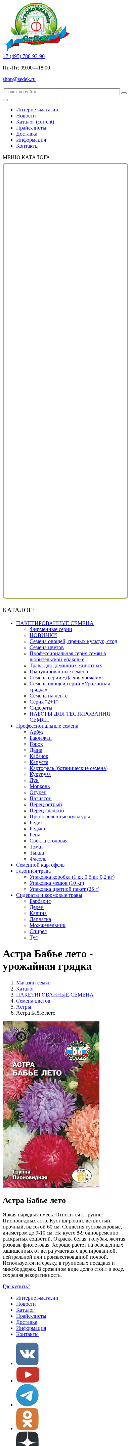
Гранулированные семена (59, 671)
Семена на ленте (49, 695)
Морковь (40, 786)
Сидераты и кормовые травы (49, 895)
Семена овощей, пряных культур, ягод (73, 641)
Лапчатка (40, 919)
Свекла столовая (49, 841)
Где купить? (16, 1286)
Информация (31, 140)
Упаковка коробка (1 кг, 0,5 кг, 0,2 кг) (72, 877)
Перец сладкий (47, 810)
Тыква (37, 853)
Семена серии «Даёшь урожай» (65, 677)
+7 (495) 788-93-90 (24, 56)
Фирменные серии (51, 629)
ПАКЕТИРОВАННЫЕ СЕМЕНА (55, 623)
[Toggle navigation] (5, 100)
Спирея (38, 931)
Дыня (36, 750)
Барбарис (40, 901)
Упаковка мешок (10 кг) (57, 883)
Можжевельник (48, 925)
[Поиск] (124, 93)
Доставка (26, 134)
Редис (36, 822)
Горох (36, 744)
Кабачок (39, 756)
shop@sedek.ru (19, 79)
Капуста (39, 762)
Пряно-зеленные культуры (60, 816)
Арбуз (36, 732)
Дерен (37, 907)
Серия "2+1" (44, 702)
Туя (34, 937)
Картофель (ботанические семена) (68, 768)
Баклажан (41, 738)
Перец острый (46, 804)
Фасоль (38, 859)
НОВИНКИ (43, 635)
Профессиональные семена (47, 726)
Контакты (27, 146)
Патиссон (41, 798)
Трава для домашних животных (66, 665)
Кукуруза (40, 774)
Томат (36, 847)
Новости (26, 115)
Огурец (38, 792)
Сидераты (41, 708)
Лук (34, 780)
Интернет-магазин (37, 109)
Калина (38, 913)
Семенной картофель (40, 865)
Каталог (35, 122)
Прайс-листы (31, 128)
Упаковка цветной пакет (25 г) (64, 889)
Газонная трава (33, 871)
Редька (37, 828)
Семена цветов (47, 647)
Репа (35, 834)
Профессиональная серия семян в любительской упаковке (68, 656)
